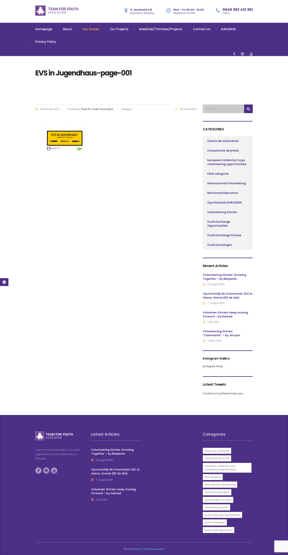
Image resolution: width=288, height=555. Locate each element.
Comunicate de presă (222, 151)
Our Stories (90, 29)
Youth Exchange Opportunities (218, 224)
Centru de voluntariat (223, 141)
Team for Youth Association (148, 549)
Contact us (201, 29)
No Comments (188, 109)
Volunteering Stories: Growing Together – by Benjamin (224, 277)
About (67, 29)
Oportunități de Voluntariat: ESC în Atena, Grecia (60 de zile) (227, 296)
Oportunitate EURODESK (224, 202)
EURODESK (228, 29)
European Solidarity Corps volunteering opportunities (226, 162)
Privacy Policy (45, 42)
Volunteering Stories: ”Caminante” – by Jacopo (221, 333)
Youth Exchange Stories (224, 235)
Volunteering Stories (222, 212)
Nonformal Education (222, 193)
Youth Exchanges (219, 245)
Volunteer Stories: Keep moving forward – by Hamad (225, 314)
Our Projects (119, 29)
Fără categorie (218, 174)
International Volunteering (226, 183)
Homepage (43, 29)
